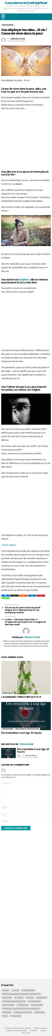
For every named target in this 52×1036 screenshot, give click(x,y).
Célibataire (42, 997)
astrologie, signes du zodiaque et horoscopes (22, 994)
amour (16, 990)
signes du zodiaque (23, 1012)
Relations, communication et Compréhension (22, 1008)
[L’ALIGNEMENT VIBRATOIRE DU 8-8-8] (26, 677)
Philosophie (7, 729)
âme (6, 1016)
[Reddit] (23, 596)
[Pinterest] (41, 596)
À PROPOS (34, 1031)
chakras (20, 997)
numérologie (35, 1001)
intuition (24, 279)
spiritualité (40, 1012)
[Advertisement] (19, 878)
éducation (17, 1016)
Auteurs (43, 1031)
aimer (6, 990)
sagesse (7, 1012)
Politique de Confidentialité (16, 1031)
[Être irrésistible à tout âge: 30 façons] (26, 716)
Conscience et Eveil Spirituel (26, 3)
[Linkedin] (32, 596)
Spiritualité (7, 693)
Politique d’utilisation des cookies (18, 1028)
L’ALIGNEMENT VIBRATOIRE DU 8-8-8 (21, 697)
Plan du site (26, 1033)
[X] (14, 596)
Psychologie (38, 1005)
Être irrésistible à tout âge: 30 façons (21, 733)
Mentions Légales (40, 1028)
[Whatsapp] (5, 598)
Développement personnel (15, 1001)
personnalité (9, 1005)
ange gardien (29, 990)
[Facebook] (5, 596)
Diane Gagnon (9, 545)
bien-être (8, 997)
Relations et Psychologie (27, 729)
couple (30, 997)
